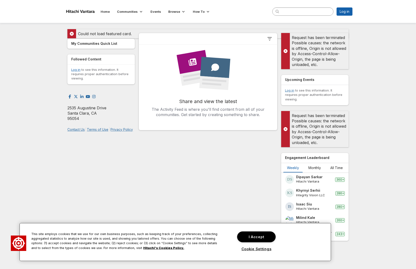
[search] (277, 11)
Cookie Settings (256, 249)
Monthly (314, 168)
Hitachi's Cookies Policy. (163, 247)
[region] (175, 242)
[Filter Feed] (269, 38)
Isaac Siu (304, 204)
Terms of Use (97, 129)
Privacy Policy (121, 129)
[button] (130, 11)
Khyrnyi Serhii (308, 190)
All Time (336, 168)
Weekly (293, 168)
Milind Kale (305, 218)
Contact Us (76, 129)
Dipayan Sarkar (309, 177)
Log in (344, 11)
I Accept (256, 237)
